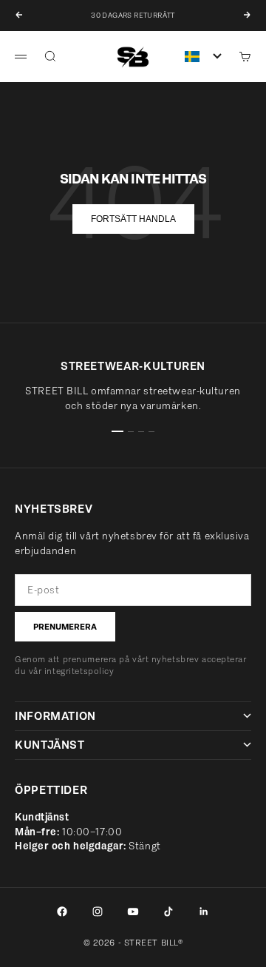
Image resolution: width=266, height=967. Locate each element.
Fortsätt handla (133, 219)
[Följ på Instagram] (97, 911)
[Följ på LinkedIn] (204, 911)
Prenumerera (65, 626)
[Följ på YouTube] (133, 911)
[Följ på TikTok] (168, 911)
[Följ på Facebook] (62, 911)
